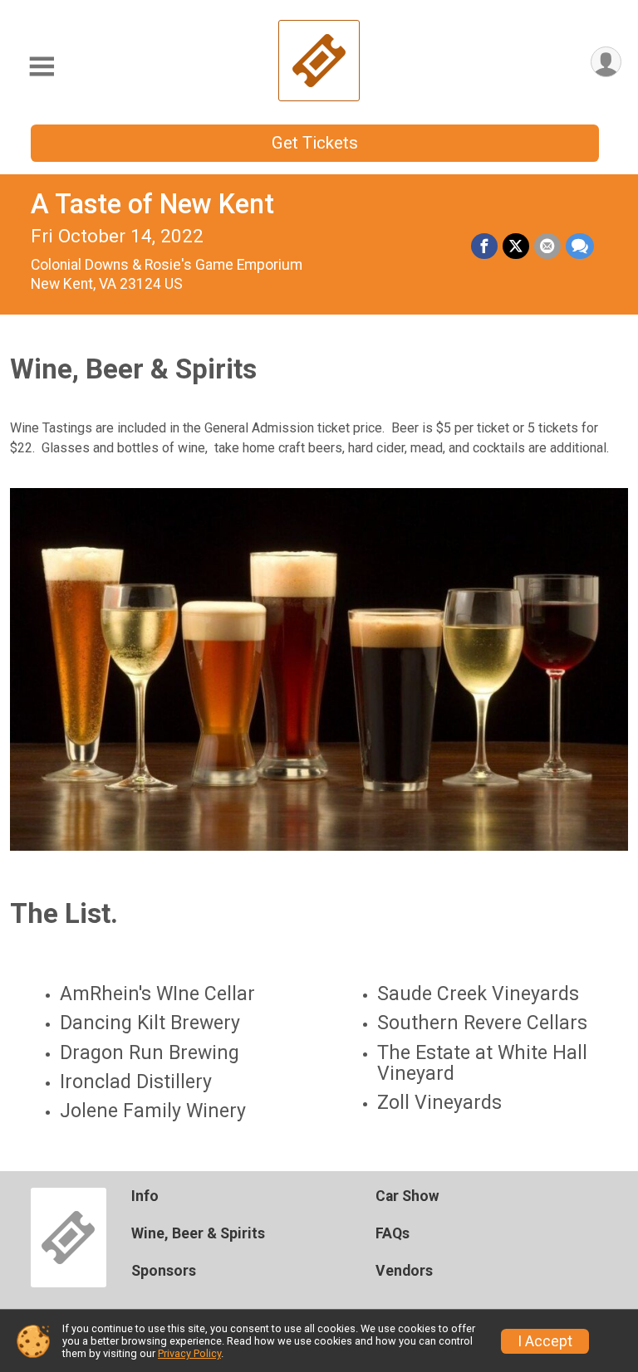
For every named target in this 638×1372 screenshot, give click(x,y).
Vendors (404, 1270)
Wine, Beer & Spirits (198, 1233)
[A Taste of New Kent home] (319, 60)
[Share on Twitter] (516, 246)
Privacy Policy (189, 1353)
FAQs (392, 1233)
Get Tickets (315, 143)
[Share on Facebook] (484, 246)
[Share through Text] (580, 246)
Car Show (407, 1196)
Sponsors (163, 1270)
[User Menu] (606, 61)
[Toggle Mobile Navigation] (41, 67)
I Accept (545, 1341)
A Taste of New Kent (152, 204)
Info (145, 1196)
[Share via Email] (547, 246)
